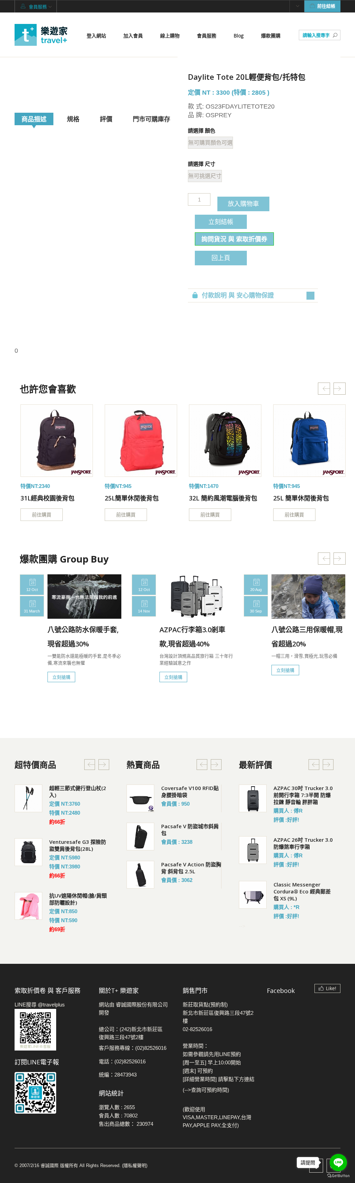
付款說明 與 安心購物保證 (238, 295)
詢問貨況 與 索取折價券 (234, 239)
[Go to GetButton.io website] (338, 1176)
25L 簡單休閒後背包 (301, 498)
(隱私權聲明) (134, 1165)
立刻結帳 (220, 221)
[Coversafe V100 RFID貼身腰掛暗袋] (140, 798)
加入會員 (133, 35)
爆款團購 (270, 35)
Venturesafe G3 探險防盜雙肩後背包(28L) (77, 845)
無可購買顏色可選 (210, 143)
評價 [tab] (106, 119)
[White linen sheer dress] (57, 441)
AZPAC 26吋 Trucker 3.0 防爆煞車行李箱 (303, 843)
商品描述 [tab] (33, 119)
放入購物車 (243, 203)
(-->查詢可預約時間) (206, 1090)
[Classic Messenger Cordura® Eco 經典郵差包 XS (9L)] (252, 894)
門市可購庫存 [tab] (151, 119)
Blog (239, 35)
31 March (32, 611)
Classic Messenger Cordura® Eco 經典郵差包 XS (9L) (302, 891)
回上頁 (220, 258)
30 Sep (256, 611)
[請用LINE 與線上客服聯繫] (51, 1030)
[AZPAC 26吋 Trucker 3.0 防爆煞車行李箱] (252, 850)
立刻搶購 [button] (61, 677)
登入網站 (96, 35)
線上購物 (170, 35)
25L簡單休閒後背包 (132, 498)
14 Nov (144, 611)
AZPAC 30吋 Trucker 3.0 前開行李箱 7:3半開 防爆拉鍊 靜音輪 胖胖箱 (303, 795)
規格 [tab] (73, 119)
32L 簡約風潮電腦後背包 (223, 498)
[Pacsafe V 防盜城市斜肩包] (140, 836)
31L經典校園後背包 (47, 498)
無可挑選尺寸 (205, 176)
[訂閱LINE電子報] (51, 1093)
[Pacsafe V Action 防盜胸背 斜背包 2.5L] (140, 874)
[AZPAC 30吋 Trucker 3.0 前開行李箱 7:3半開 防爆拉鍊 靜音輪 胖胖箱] (252, 798)
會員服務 (206, 35)
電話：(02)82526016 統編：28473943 (122, 1068)
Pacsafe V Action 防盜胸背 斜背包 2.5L (191, 868)
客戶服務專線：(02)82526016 (132, 1048)
